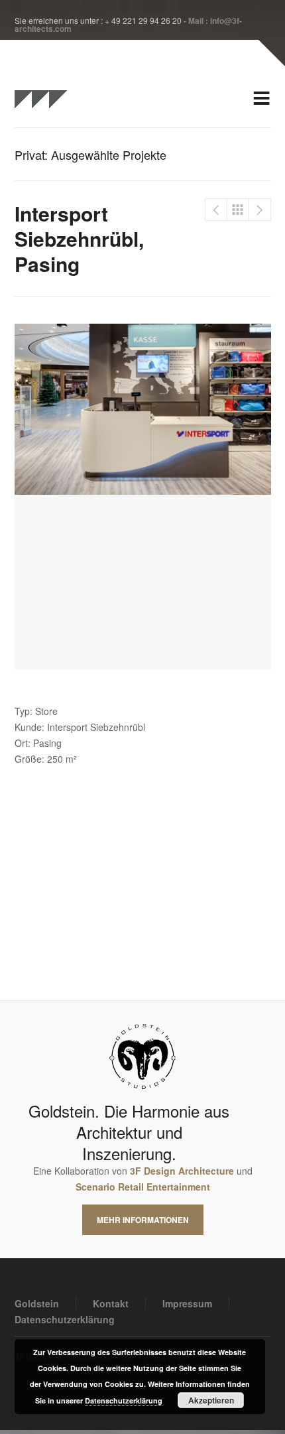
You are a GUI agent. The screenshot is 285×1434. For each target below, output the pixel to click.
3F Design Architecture (182, 1170)
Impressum (187, 1303)
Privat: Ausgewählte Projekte (238, 209)
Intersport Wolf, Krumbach (216, 209)
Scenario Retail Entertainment (143, 1186)
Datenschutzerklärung (65, 1319)
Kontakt (111, 1303)
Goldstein (37, 1303)
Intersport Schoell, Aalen (260, 209)
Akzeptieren (211, 1400)
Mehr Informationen (143, 1220)
